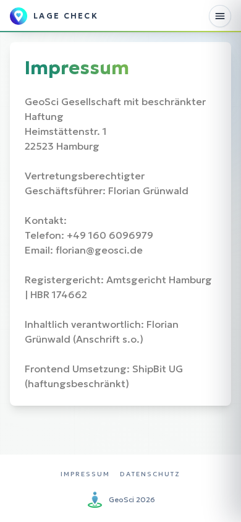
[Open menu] (220, 16)
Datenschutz (150, 474)
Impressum (86, 474)
